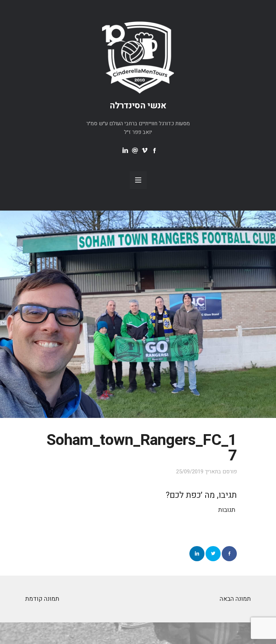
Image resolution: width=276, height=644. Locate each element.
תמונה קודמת (42, 598)
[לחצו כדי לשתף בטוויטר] (213, 553)
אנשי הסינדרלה (138, 105)
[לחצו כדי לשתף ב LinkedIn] (196, 553)
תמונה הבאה (235, 598)
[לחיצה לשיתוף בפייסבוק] (229, 553)
